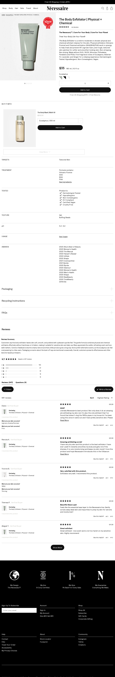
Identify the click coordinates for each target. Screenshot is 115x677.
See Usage (63, 236)
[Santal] (64, 77)
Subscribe (82, 613)
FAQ (3, 642)
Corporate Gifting (85, 619)
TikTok (80, 642)
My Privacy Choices (9, 650)
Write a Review (106, 390)
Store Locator (45, 639)
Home (3, 15)
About (35, 8)
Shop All (81, 610)
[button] (4, 48)
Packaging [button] (7, 289)
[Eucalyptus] (60, 77)
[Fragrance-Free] (68, 77)
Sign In (42, 610)
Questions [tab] (21, 383)
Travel (28, 8)
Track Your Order (8, 645)
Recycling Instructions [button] (13, 300)
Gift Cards (82, 616)
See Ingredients (65, 182)
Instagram (82, 639)
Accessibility (7, 648)
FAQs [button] (4, 312)
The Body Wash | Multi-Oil (46, 113)
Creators (82, 645)
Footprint (44, 642)
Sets (22, 8)
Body (11, 8)
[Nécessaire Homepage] (57, 8)
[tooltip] (16, 339)
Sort (92, 398)
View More (43, 152)
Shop (4, 8)
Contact (5, 639)
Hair (16, 8)
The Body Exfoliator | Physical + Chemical (21, 412)
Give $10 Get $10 (46, 616)
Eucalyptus (9, 15)
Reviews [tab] (7, 383)
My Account (44, 613)
